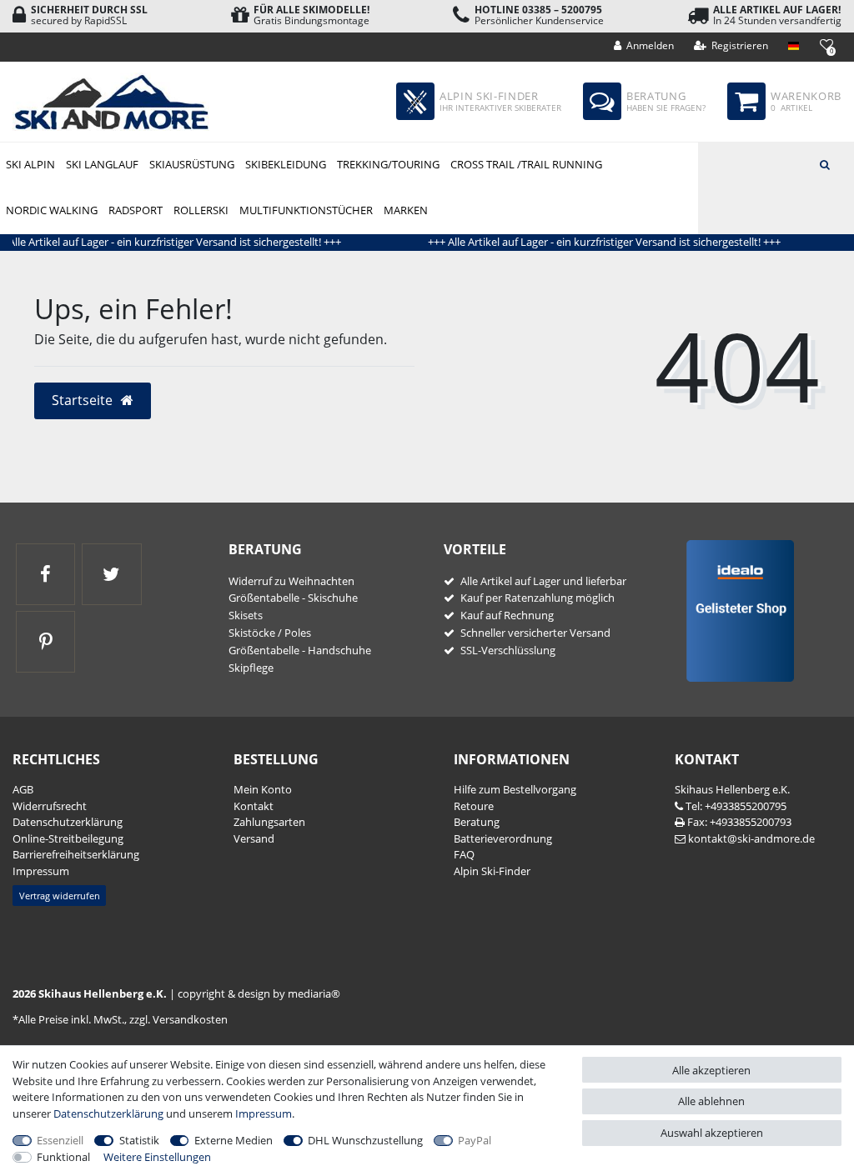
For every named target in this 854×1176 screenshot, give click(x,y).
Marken (406, 210)
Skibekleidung (285, 164)
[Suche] (824, 163)
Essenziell (60, 1140)
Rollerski (201, 210)
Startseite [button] (84, 400)
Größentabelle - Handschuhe (300, 650)
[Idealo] (734, 610)
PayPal (474, 1140)
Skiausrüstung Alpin (191, 165)
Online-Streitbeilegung (68, 838)
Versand (254, 838)
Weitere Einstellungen (157, 1156)
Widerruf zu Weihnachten (291, 580)
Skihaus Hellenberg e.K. (732, 789)
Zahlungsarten (269, 821)
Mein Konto (263, 789)
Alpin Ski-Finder (492, 870)
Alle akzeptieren (711, 1070)
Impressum (41, 870)
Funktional (63, 1156)
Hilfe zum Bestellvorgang (515, 789)
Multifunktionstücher (306, 210)
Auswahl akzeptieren (712, 1132)
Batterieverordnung (503, 838)
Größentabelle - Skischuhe (293, 597)
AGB (23, 789)
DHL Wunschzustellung (365, 1140)
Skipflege (251, 667)
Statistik (139, 1140)
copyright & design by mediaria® (259, 993)
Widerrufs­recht (50, 805)
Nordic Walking (52, 210)
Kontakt (254, 805)
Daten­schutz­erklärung (68, 821)
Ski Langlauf (102, 164)
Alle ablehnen (711, 1100)
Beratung (477, 821)
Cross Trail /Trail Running (526, 164)
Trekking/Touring (388, 164)
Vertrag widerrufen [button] (59, 895)
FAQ (464, 854)
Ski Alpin (30, 164)
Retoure (474, 805)
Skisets (246, 615)
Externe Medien (233, 1140)
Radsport (135, 210)
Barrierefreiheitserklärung (76, 854)
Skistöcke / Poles (270, 632)
